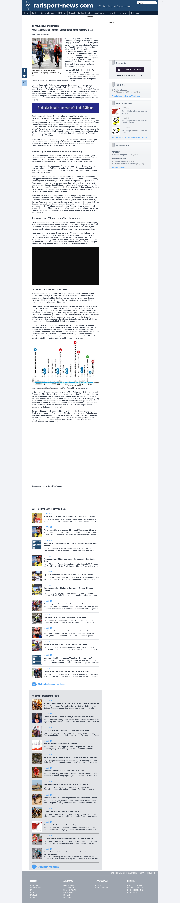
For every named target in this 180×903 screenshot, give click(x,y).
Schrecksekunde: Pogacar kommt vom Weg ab (71, 773)
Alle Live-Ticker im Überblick (127, 96)
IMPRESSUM (151, 873)
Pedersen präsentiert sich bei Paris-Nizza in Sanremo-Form (71, 606)
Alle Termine (119, 168)
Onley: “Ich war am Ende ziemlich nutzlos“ (70, 813)
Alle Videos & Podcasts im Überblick (130, 138)
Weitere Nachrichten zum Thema (51, 684)
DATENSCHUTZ (132, 873)
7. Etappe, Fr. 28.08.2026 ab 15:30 (127, 91)
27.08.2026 (134, 110)
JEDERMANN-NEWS (35, 887)
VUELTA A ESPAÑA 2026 (70, 890)
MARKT (32, 892)
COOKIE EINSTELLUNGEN (118, 873)
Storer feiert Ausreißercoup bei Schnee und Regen (71, 646)
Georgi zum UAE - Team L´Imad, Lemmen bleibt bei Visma (71, 719)
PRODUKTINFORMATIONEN (135, 890)
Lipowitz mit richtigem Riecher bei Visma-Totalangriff (71, 673)
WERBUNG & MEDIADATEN (135, 887)
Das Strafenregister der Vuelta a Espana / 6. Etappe (71, 786)
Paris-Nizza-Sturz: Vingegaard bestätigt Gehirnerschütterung (70, 532)
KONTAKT (141, 873)
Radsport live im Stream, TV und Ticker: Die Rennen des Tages (71, 759)
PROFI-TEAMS (67, 895)
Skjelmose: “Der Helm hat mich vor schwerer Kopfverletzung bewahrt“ (70, 546)
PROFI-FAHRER (67, 897)
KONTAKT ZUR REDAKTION (134, 885)
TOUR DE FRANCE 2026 (69, 887)
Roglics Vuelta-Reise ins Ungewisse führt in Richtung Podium (71, 800)
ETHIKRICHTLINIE (132, 892)
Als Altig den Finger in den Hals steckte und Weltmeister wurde (71, 705)
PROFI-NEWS (34, 885)
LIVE (31, 890)
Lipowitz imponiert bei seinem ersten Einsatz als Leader (71, 577)
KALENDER (33, 895)
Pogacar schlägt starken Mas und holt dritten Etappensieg (70, 840)
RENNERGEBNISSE (68, 892)
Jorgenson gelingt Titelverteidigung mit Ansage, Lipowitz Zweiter (70, 591)
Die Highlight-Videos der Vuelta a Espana (71, 827)
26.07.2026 (134, 130)
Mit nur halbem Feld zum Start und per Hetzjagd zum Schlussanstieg (71, 855)
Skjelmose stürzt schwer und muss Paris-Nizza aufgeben (69, 633)
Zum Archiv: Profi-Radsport (49, 866)
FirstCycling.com (55, 486)
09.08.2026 (134, 120)
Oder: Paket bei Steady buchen (130, 75)
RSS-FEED (98, 885)
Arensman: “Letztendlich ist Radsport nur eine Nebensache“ (71, 518)
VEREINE (32, 897)
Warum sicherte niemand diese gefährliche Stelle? (71, 619)
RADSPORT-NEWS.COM (101, 887)
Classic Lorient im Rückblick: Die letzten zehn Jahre (71, 732)
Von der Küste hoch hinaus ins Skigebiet (70, 746)
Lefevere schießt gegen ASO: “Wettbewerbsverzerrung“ (71, 660)
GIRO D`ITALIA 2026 (68, 885)
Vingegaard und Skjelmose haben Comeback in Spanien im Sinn (71, 562)
